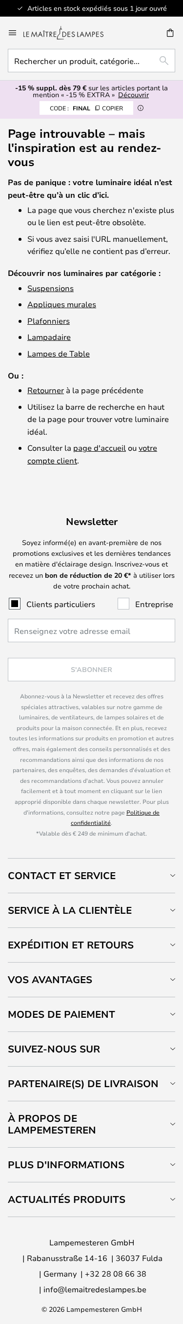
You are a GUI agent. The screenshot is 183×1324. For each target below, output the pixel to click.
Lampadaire (49, 337)
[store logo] (69, 33)
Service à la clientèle (70, 910)
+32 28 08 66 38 (115, 1273)
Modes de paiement (61, 1014)
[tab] (91, 875)
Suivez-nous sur (54, 1048)
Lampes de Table (58, 353)
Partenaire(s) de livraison (83, 1083)
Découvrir (133, 94)
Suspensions (50, 288)
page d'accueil (99, 447)
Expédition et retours (71, 944)
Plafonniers (48, 320)
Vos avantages (50, 979)
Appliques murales (61, 304)
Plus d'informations (66, 1164)
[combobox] (91, 60)
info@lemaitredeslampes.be (94, 1289)
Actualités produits (66, 1199)
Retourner (45, 390)
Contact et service (62, 875)
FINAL (86, 108)
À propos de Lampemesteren (52, 1124)
